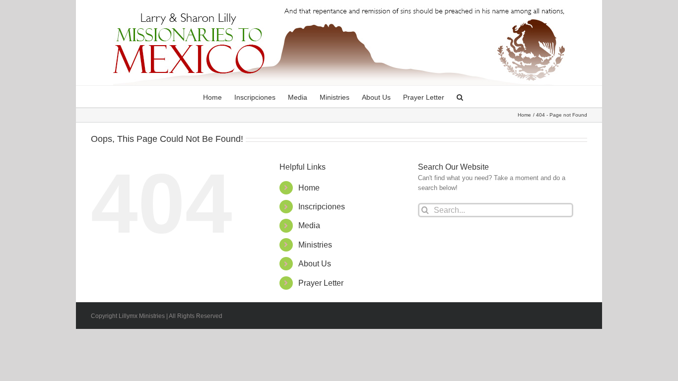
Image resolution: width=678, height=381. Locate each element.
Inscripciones (321, 206)
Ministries (315, 245)
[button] (460, 96)
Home (309, 188)
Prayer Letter (320, 283)
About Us (314, 263)
